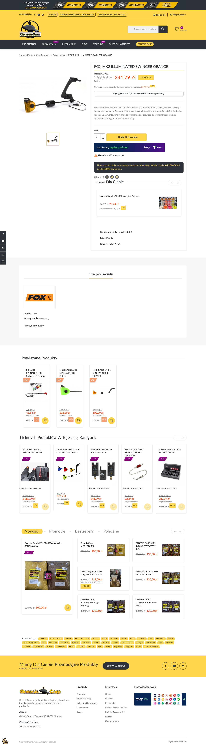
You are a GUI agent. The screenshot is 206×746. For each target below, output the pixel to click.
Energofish (96, 456)
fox (43, 643)
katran (169, 643)
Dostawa (109, 699)
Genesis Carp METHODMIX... (88, 544)
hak (160, 643)
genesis (75, 643)
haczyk (91, 647)
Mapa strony (82, 708)
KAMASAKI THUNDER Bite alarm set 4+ (101, 451)
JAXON (96, 643)
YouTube (39, 14)
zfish (108, 647)
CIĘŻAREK (118, 647)
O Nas (108, 694)
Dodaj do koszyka (128, 137)
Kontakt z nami (112, 721)
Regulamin (110, 703)
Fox (24, 456)
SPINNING (160, 639)
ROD (100, 647)
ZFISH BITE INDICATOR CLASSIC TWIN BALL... (68, 451)
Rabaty (52, 15)
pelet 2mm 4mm (151, 647)
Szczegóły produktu (101, 274)
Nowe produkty (84, 699)
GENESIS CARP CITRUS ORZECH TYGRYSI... (147, 573)
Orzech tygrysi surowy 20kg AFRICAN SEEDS (91, 573)
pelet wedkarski (31, 643)
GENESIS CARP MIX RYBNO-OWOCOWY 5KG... (146, 546)
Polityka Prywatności (114, 712)
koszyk (27, 647)
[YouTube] (3, 241)
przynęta (151, 643)
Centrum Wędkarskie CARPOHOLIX (77, 15)
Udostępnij (107, 177)
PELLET (95, 639)
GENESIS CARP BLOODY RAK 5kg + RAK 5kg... (90, 603)
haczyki (86, 643)
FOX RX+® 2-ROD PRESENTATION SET (32, 451)
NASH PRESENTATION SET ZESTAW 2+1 (170, 451)
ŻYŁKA (170, 639)
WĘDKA (106, 643)
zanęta (139, 643)
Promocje (81, 694)
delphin (114, 639)
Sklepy (80, 712)
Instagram (42, 14)
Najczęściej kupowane (87, 703)
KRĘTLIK (129, 647)
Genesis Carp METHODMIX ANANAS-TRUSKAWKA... (43, 544)
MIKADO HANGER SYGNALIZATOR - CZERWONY (134, 453)
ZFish (59, 456)
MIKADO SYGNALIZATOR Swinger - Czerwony (35, 373)
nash (138, 647)
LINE (150, 639)
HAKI (132, 639)
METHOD (53, 643)
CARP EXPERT (127, 643)
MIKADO (43, 639)
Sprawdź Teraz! (116, 666)
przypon (64, 643)
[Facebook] (3, 234)
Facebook (35, 14)
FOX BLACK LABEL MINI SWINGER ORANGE (102, 373)
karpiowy (61, 647)
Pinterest (117, 177)
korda (50, 647)
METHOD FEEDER (82, 639)
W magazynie (31, 318)
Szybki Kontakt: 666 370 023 (112, 15)
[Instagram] (3, 248)
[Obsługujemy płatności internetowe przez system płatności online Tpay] (160, 699)
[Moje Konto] (3, 261)
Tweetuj (112, 177)
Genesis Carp (31, 550)
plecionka (38, 647)
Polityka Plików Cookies (116, 708)
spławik (141, 639)
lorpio (81, 647)
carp (104, 639)
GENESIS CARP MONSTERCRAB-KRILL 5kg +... (146, 603)
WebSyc (183, 742)
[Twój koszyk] (3, 255)
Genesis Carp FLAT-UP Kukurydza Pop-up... (120, 196)
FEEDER (68, 639)
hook (123, 639)
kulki (71, 647)
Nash (161, 456)
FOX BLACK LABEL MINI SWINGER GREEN (68, 373)
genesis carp (56, 639)
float (115, 643)
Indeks (27, 313)
